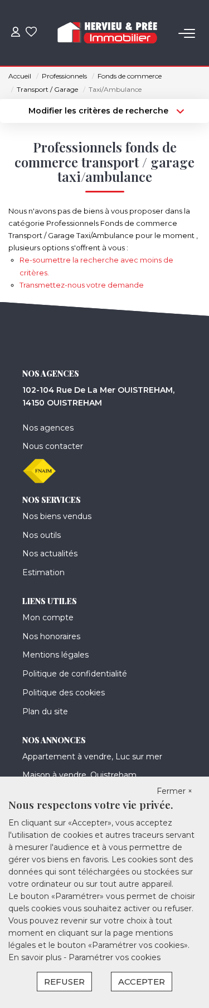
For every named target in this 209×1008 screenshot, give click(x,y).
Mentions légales (55, 655)
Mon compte (48, 617)
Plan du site (45, 711)
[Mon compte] (15, 33)
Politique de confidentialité (74, 674)
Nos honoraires (51, 636)
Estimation (43, 572)
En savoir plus (36, 957)
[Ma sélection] (31, 33)
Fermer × (174, 791)
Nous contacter (52, 446)
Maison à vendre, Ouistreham (79, 775)
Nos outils (41, 535)
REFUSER (64, 981)
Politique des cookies (63, 693)
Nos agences (48, 428)
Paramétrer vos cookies (115, 957)
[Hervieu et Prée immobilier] (107, 33)
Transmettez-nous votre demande (82, 284)
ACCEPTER (141, 981)
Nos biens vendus (56, 516)
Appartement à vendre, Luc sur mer (92, 757)
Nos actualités (49, 554)
